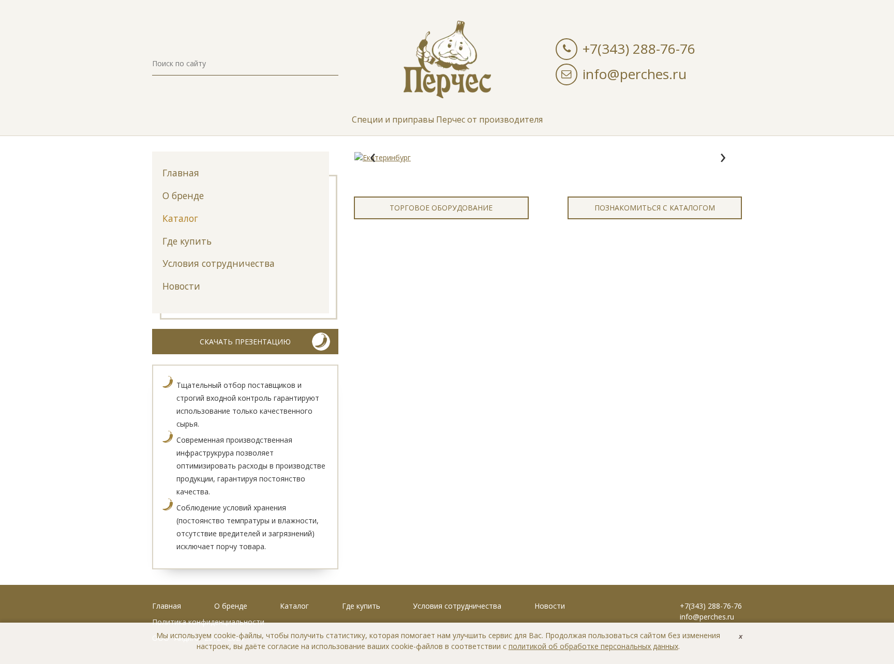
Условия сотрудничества (218, 263)
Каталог (180, 218)
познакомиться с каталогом (654, 208)
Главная (180, 173)
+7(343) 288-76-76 (639, 48)
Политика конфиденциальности (208, 622)
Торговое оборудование (441, 208)
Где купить (187, 241)
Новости (181, 286)
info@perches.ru (635, 74)
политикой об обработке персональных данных (593, 646)
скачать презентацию (245, 341)
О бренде (183, 195)
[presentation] (372, 158)
